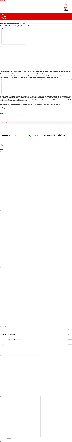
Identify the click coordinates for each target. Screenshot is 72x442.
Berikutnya (3, 145)
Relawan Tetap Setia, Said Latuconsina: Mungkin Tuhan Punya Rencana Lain (12, 115)
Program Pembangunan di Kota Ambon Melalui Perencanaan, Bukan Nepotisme (35, 135)
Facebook (67, 9)
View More (1, 149)
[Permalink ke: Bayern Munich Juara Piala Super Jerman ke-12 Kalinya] (21, 129)
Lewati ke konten (2, 0)
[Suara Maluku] (2, 1)
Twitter (67, 10)
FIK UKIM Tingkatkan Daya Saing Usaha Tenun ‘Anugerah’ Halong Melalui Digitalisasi (6, 135)
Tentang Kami (3, 439)
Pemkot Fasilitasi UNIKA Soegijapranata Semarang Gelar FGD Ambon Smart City (65, 135)
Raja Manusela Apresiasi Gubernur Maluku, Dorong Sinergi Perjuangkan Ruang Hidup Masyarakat (50, 135)
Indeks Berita (9, 438)
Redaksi (3, 440)
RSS (66, 11)
